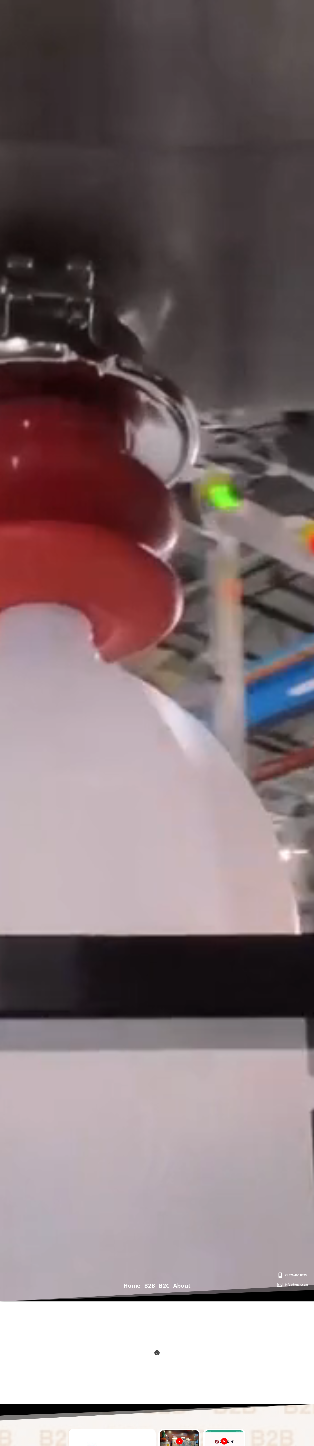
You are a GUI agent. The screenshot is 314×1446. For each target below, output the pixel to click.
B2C (164, 1286)
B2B (149, 1286)
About (182, 1286)
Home (131, 1286)
